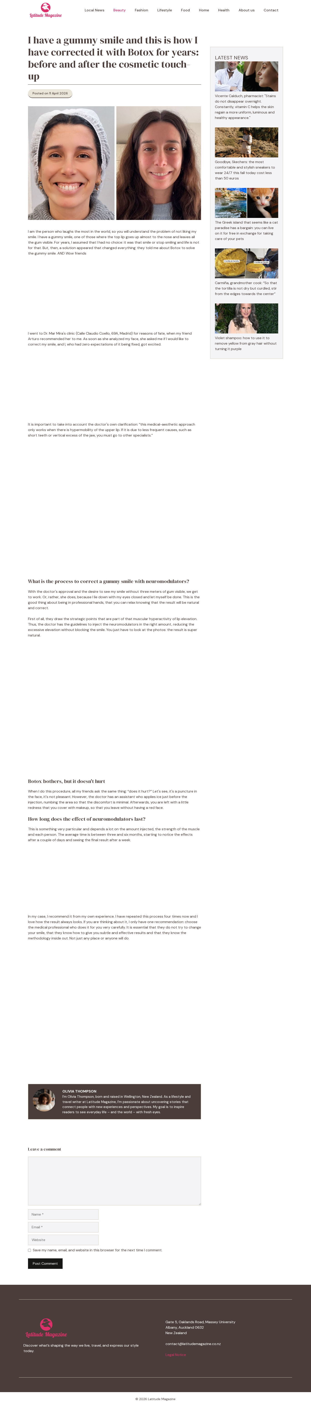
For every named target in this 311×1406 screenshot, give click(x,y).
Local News (94, 10)
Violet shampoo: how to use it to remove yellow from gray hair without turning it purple (246, 343)
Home (204, 10)
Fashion (141, 10)
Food (185, 10)
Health (223, 10)
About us (247, 10)
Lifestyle (164, 10)
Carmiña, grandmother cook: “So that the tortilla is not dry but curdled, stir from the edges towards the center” (246, 288)
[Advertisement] (114, 293)
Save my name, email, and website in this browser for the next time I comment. (97, 1250)
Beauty (119, 10)
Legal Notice (176, 1354)
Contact (271, 10)
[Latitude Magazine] (45, 10)
